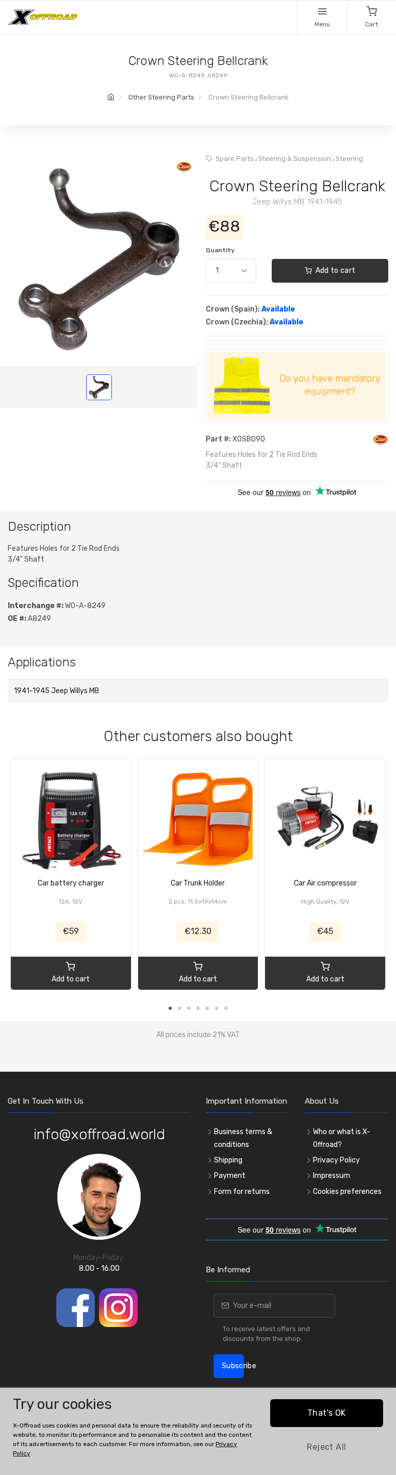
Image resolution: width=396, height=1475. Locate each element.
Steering (349, 158)
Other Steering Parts (161, 97)
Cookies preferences (347, 1191)
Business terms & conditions (243, 1138)
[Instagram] (118, 1307)
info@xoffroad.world (99, 1134)
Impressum (331, 1175)
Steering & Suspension (294, 158)
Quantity (220, 250)
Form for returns (242, 1191)
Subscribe (233, 1366)
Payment (229, 1175)
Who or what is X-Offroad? (341, 1138)
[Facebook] (75, 1307)
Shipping (228, 1160)
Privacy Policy (336, 1160)
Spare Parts (235, 158)
